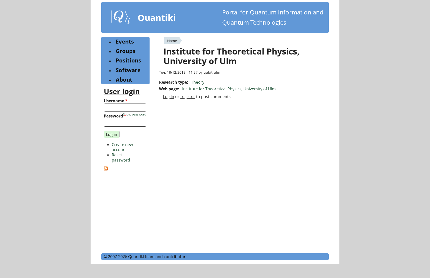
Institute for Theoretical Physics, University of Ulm (229, 89)
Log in (168, 96)
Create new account (122, 147)
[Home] (121, 18)
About (124, 79)
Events (125, 41)
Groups (125, 51)
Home (172, 40)
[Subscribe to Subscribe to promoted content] (106, 169)
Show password (134, 114)
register (187, 96)
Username (115, 101)
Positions (128, 60)
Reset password (121, 157)
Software (128, 70)
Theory (197, 82)
